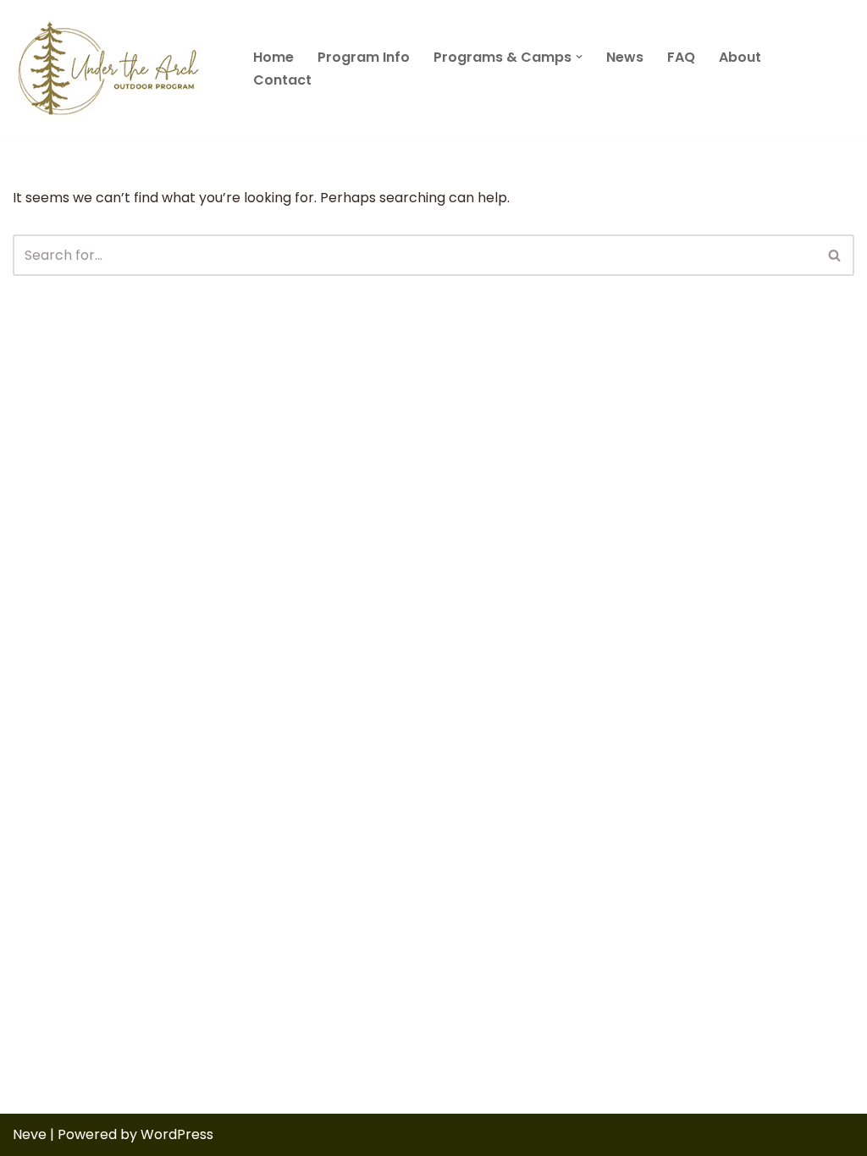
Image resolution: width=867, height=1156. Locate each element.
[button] (579, 56)
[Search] (835, 255)
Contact (282, 80)
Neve (30, 1134)
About (740, 57)
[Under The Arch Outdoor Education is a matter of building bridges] (118, 68)
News (624, 57)
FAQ (681, 57)
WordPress (177, 1134)
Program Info (364, 57)
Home (273, 57)
